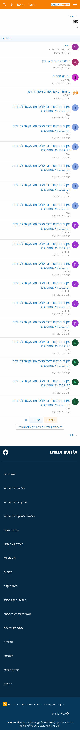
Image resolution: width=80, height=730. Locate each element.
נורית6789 (65, 79)
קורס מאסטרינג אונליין (56, 61)
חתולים (8, 683)
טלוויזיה (8, 642)
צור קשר (61, 704)
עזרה (22, 704)
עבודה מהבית (61, 76)
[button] (75, 4)
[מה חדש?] (11, 4)
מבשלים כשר (11, 669)
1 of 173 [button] (50, 420)
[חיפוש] (4, 4)
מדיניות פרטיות (34, 704)
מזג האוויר (10, 558)
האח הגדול (10, 474)
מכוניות (8, 572)
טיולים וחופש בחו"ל (15, 600)
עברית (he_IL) (59, 713)
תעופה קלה (10, 586)
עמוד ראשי (13, 704)
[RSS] (5, 704)
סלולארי (8, 656)
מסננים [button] (8, 38)
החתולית (66, 232)
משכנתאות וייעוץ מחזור (17, 614)
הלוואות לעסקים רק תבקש (19, 516)
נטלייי (67, 114)
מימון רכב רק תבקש (15, 502)
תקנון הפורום (49, 704)
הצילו (66, 46)
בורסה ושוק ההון (13, 544)
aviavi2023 (64, 64)
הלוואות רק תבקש (14, 488)
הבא (37, 420)
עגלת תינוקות (11, 530)
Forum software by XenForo (34, 724)
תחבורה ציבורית (13, 628)
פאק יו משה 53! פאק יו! (59, 49)
